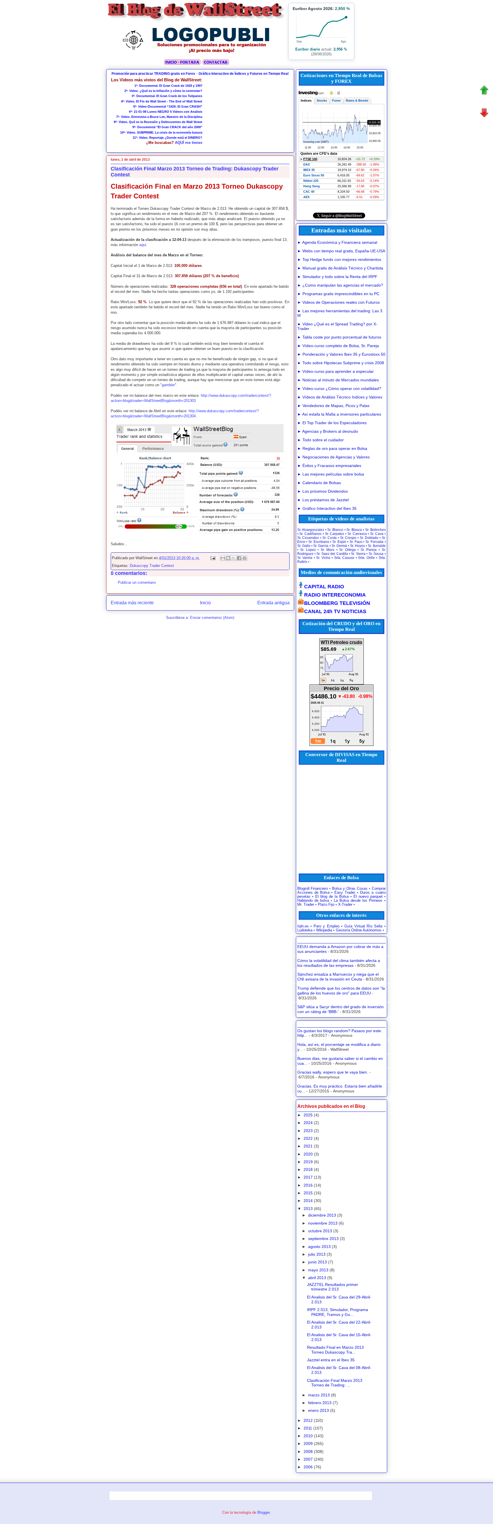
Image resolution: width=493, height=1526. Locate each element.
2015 (308, 1193)
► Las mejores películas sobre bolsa (330, 474)
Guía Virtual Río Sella (363, 926)
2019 (308, 1161)
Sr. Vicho (323, 558)
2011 (308, 1428)
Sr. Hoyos (357, 546)
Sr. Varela (305, 558)
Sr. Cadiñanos (310, 534)
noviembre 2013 (323, 1223)
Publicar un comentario (137, 582)
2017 (308, 1177)
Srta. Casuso (344, 558)
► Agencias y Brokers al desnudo (327, 431)
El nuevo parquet (368, 897)
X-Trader (345, 905)
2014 (308, 1200)
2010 (308, 1436)
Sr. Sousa (376, 554)
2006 (308, 1467)
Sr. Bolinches (375, 530)
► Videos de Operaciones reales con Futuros (338, 302)
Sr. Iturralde (376, 546)
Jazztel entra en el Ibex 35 (331, 1360)
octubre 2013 (320, 1231)
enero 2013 (318, 1410)
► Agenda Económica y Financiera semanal (337, 242)
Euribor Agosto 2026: (321, 8)
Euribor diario (307, 49)
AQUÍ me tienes (188, 142)
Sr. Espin (339, 542)
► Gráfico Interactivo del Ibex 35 (327, 508)
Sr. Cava (376, 534)
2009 (308, 1443)
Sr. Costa (329, 538)
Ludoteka (304, 930)
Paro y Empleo (327, 926)
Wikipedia (324, 930)
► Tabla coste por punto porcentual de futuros (339, 337)
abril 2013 (317, 1277)
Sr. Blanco (335, 530)
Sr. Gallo (303, 546)
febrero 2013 (320, 1402)
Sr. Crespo (348, 538)
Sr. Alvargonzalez (310, 530)
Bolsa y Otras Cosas (349, 889)
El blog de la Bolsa (332, 897)
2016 (308, 1185)
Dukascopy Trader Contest (152, 565)
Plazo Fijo (326, 905)
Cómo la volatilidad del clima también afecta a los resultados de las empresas (338, 963)
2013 (308, 1208)
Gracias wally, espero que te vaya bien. (332, 1072)
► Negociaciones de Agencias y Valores (333, 457)
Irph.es (303, 926)
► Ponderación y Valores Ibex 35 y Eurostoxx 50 (341, 354)
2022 (308, 1138)
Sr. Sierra (358, 554)
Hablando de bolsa (313, 901)
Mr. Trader (305, 905)
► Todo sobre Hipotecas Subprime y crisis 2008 (340, 363)
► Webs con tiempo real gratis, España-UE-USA (341, 251)
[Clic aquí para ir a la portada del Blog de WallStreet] (196, 20)
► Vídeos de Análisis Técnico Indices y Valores (339, 397)
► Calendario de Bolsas (319, 482)
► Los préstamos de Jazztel (323, 500)
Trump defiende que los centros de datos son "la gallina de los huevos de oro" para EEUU (341, 990)
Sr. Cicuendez (308, 538)
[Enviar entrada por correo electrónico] (213, 558)
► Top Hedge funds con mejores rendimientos (339, 259)
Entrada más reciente (132, 602)
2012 (308, 1420)
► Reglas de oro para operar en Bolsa (332, 448)
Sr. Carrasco (357, 534)
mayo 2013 (318, 1270)
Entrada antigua (273, 602)
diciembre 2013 (322, 1215)
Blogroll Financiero (312, 889)
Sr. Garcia (320, 546)
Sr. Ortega (347, 550)
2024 (308, 1122)
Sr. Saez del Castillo (332, 554)
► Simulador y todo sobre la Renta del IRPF (337, 276)
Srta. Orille (366, 558)
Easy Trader (344, 893)
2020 (308, 1154)
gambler (168, 385)
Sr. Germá (339, 546)
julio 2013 (317, 1254)
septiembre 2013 (323, 1238)
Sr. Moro (328, 550)
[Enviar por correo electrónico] (223, 558)
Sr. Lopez (308, 550)
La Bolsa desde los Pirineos (358, 901)
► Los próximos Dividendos (322, 491)
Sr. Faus (355, 542)
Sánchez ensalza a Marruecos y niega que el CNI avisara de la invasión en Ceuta (338, 976)
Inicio (205, 602)
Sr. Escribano (318, 542)
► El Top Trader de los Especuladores (332, 422)
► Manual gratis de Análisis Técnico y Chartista (340, 268)
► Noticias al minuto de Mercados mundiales (338, 380)
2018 (308, 1169)
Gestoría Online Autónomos (358, 930)
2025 (308, 1115)
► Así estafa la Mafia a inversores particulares (339, 414)
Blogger (263, 1512)
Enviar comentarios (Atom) (212, 617)
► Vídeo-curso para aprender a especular (335, 371)
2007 (308, 1459)
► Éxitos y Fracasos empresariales (329, 465)
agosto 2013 (319, 1246)
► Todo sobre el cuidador (320, 440)
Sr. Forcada (374, 542)
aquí (142, 245)
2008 (308, 1451)
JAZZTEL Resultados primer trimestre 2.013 (332, 1287)
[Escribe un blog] (228, 558)
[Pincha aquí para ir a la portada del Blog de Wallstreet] (182, 64)
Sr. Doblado (369, 538)
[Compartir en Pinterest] (244, 558)
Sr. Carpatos (334, 534)
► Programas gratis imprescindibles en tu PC (338, 293)
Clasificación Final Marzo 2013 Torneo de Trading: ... (334, 1383)
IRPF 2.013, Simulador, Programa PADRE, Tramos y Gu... (337, 1312)
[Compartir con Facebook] (239, 558)
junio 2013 (317, 1262)
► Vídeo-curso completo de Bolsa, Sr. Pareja (338, 345)
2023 (308, 1130)
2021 (308, 1146)
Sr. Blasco (354, 530)
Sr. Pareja (369, 550)
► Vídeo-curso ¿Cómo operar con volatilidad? (339, 388)
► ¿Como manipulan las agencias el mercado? (340, 285)
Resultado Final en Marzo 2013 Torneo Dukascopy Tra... (335, 1349)
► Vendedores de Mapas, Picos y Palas (333, 405)
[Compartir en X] (234, 558)
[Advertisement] (246, 113)
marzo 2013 (319, 1395)
